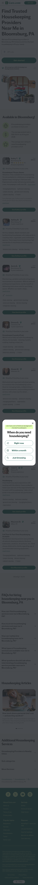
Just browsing (19, 458)
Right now (19, 443)
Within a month (19, 450)
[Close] (32, 423)
